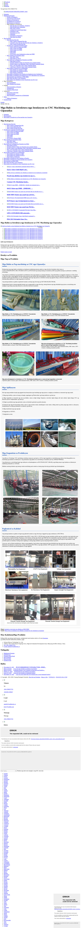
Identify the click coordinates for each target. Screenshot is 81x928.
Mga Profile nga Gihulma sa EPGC (19, 71)
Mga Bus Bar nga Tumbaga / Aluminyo (20, 25)
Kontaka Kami (7, 99)
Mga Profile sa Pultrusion (16, 72)
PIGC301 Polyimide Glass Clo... (17, 219)
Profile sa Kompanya (12, 17)
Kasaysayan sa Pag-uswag (13, 18)
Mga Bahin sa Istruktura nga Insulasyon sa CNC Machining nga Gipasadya (26, 75)
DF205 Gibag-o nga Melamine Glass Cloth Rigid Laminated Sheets (27, 64)
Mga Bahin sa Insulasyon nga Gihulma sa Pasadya (16, 158)
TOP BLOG (52, 677)
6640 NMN (13, 51)
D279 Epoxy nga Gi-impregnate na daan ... (21, 201)
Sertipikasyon (10, 88)
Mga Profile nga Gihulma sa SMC (18, 69)
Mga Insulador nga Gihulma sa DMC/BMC (18, 77)
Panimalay (6, 14)
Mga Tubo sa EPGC (15, 28)
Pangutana (45, 638)
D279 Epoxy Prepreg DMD (14, 138)
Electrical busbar (11, 94)
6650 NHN (13, 52)
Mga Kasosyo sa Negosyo (13, 22)
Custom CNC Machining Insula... (18, 182)
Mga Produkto (7, 38)
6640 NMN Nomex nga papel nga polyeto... (21, 195)
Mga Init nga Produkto (34, 677)
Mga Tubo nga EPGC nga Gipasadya (16, 78)
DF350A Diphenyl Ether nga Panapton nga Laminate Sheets (25, 62)
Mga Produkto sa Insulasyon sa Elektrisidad (18, 95)
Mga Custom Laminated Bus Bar (18, 41)
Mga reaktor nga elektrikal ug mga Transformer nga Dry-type (22, 79)
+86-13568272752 (8, 689)
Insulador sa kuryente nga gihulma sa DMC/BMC (16, 629)
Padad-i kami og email (6, 252)
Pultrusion (12, 34)
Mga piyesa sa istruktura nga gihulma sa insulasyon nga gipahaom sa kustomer (24, 630)
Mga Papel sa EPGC (15, 61)
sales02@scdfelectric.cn (10, 704)
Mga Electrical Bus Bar (13, 40)
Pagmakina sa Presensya (16, 35)
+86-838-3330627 (8, 692)
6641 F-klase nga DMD (16, 48)
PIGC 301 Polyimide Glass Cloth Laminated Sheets (23, 65)
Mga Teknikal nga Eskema (13, 84)
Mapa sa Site (44, 677)
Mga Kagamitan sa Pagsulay (14, 87)
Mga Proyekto (7, 659)
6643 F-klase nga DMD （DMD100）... (20, 188)
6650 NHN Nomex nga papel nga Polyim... (21, 207)
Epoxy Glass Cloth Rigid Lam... (17, 169)
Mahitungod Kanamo (9, 15)
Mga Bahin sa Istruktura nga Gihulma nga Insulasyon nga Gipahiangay (24, 74)
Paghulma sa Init (14, 31)
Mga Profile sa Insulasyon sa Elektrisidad (17, 68)
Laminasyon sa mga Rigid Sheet (18, 30)
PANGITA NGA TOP (61, 677)
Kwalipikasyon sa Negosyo (14, 21)
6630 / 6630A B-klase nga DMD (18, 47)
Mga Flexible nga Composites (17, 27)
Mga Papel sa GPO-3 (15, 58)
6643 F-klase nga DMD (16, 50)
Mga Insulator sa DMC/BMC (11, 161)
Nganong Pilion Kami (12, 89)
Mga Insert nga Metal (15, 37)
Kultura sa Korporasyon (13, 20)
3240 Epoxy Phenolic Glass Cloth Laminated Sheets (23, 67)
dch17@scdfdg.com (9, 707)
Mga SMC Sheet (14, 57)
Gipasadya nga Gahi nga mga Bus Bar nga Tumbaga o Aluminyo (26, 42)
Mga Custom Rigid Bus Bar (14, 127)
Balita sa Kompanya (12, 98)
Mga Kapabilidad (11, 82)
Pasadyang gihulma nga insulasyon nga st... (21, 176)
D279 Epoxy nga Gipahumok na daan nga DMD (22, 54)
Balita (5, 97)
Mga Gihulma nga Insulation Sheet (15, 55)
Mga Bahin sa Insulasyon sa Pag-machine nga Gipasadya (18, 117)
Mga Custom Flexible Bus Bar (17, 44)
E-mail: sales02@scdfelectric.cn (12, 646)
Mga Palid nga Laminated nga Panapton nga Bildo (19, 60)
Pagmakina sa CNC (15, 32)
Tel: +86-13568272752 (9, 645)
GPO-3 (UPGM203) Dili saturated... (18, 213)
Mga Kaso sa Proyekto (12, 92)
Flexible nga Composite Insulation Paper (17, 45)
